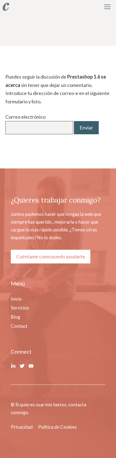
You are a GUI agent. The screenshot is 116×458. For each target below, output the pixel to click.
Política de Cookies (57, 427)
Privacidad (22, 427)
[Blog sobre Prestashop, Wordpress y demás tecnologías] (6, 6)
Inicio (16, 299)
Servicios (20, 308)
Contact (19, 326)
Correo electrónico (25, 117)
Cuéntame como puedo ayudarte (50, 256)
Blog (15, 317)
